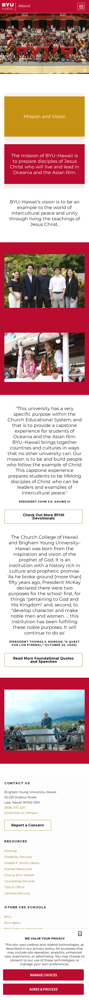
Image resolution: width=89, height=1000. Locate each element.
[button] (79, 933)
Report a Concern (27, 825)
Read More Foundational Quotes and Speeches (43, 660)
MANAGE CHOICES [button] (43, 975)
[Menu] (81, 6)
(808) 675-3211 (14, 808)
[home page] (8, 6)
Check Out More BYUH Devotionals (43, 516)
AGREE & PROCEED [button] (43, 989)
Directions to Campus (21, 813)
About (24, 5)
